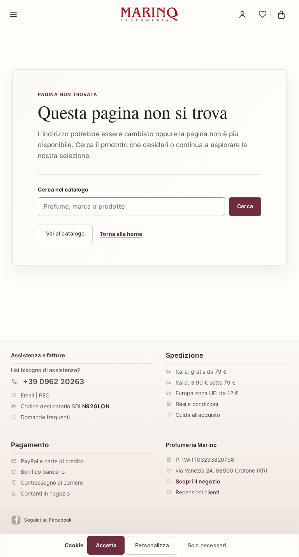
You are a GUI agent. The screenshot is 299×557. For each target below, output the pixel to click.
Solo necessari (207, 545)
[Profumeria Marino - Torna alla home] (149, 14)
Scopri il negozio (198, 481)
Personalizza (152, 545)
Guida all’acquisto (198, 415)
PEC (44, 395)
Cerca (245, 206)
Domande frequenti (45, 417)
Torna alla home (121, 233)
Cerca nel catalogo (63, 189)
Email (27, 395)
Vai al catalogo (65, 233)
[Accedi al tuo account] (242, 14)
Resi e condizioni (197, 404)
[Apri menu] (13, 14)
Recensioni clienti (197, 492)
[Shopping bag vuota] (281, 14)
